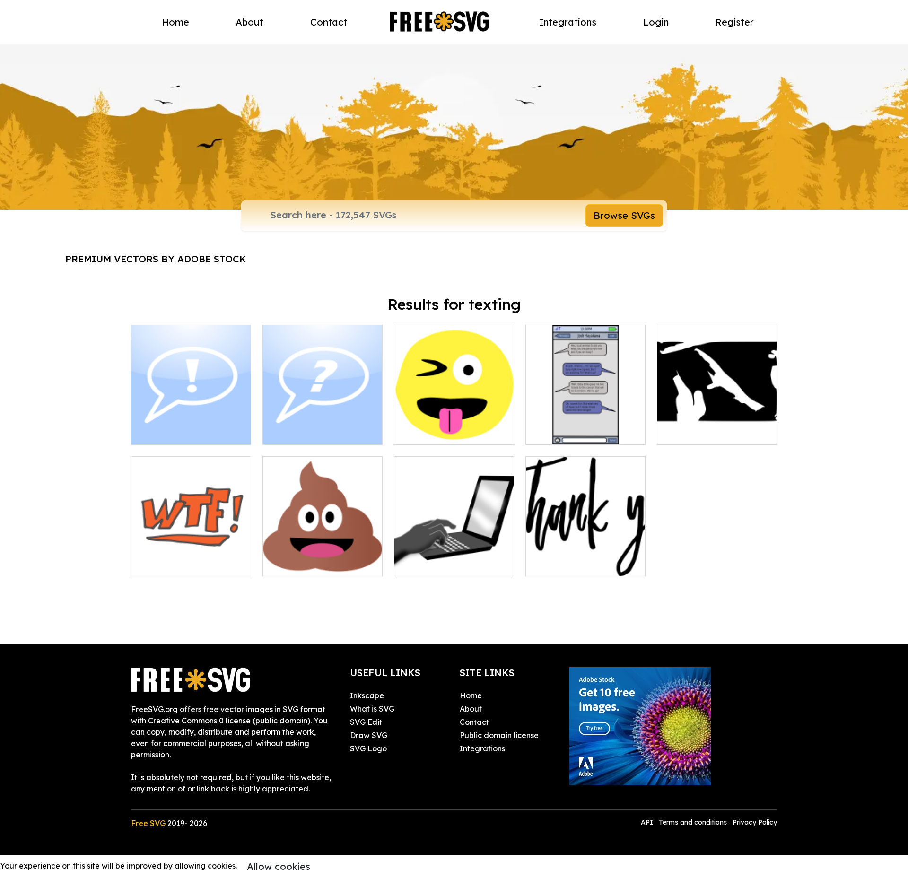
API (648, 822)
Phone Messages (566, 431)
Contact (328, 22)
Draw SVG (368, 735)
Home (175, 22)
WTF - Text (161, 563)
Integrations (567, 22)
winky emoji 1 (428, 431)
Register (734, 22)
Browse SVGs (624, 215)
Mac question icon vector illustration (322, 426)
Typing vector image (442, 563)
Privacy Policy (755, 822)
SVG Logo (368, 748)
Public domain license (499, 735)
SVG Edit (366, 722)
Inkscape (367, 695)
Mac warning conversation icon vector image (191, 426)
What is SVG (372, 708)
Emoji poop (293, 563)
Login (656, 22)
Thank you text (563, 563)
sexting (680, 431)
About (249, 22)
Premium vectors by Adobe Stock (155, 259)
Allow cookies (278, 866)
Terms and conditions (693, 822)
